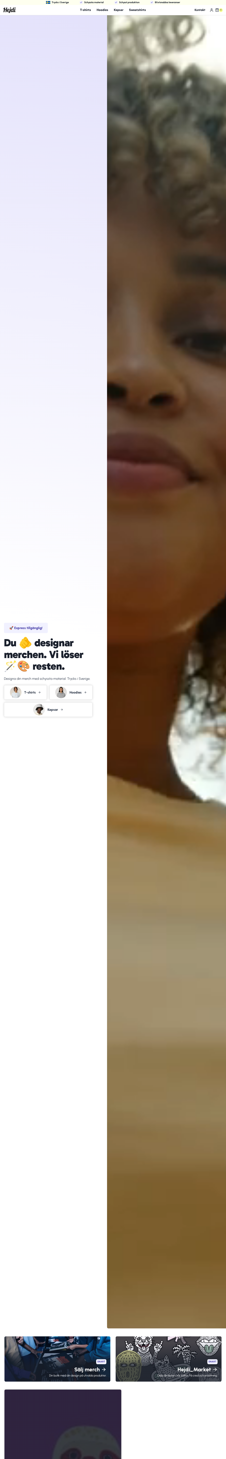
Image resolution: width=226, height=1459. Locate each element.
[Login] (212, 10)
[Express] (26, 628)
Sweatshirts (137, 10)
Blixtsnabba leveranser (167, 2)
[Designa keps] (48, 709)
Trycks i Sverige (60, 2)
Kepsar (118, 10)
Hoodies (102, 10)
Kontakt (200, 10)
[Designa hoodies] (70, 692)
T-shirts (85, 10)
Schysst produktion (129, 2)
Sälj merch (87, 1369)
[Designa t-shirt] (25, 692)
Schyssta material (94, 2)
